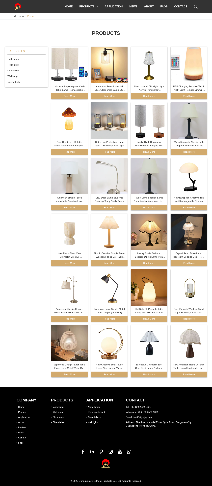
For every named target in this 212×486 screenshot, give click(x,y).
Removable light (96, 412)
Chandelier (13, 70)
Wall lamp (12, 76)
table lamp (58, 407)
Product (22, 412)
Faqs (21, 442)
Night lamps (94, 407)
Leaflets (22, 427)
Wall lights (93, 422)
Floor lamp (13, 64)
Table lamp (13, 59)
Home (21, 16)
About (21, 422)
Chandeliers (94, 417)
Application (24, 417)
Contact (22, 437)
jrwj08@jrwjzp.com (143, 417)
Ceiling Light (13, 82)
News (21, 432)
